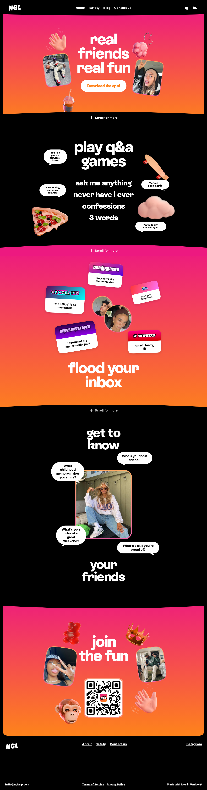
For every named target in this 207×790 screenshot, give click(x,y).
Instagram (194, 744)
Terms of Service (93, 784)
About (87, 744)
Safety (101, 744)
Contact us (118, 744)
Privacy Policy (116, 784)
